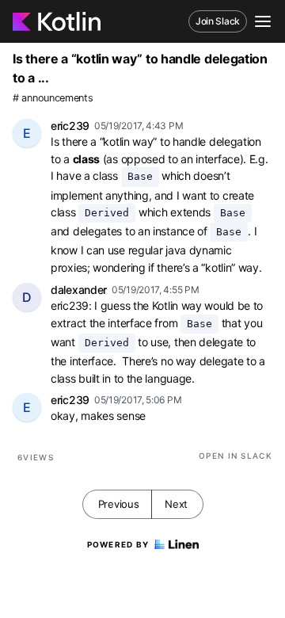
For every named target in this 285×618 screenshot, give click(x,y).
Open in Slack (235, 455)
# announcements (53, 98)
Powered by (118, 544)
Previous (118, 504)
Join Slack (218, 21)
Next (176, 504)
